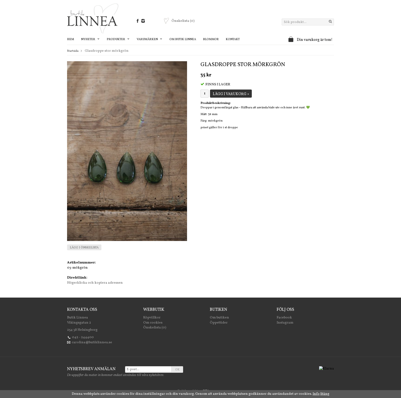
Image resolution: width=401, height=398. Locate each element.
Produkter (116, 39)
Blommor (211, 39)
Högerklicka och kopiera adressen (95, 282)
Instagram (285, 322)
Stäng (324, 394)
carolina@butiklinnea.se (92, 342)
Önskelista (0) (154, 327)
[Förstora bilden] (127, 151)
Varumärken (147, 39)
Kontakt (233, 39)
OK (177, 370)
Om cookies (152, 322)
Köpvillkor (152, 317)
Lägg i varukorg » (231, 94)
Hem (70, 39)
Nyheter (88, 39)
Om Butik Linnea (182, 39)
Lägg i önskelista (84, 248)
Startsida (72, 51)
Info (316, 394)
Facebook (284, 317)
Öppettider (219, 322)
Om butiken (219, 317)
